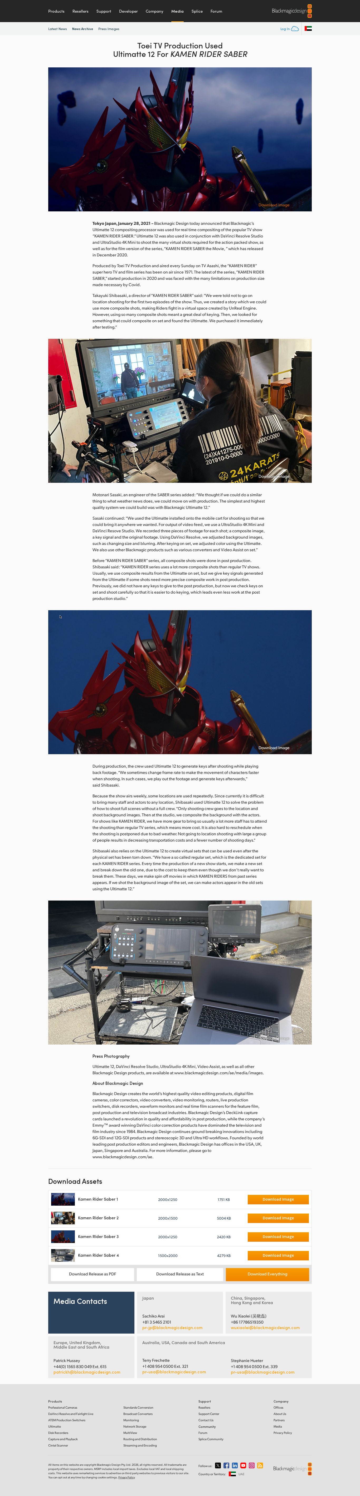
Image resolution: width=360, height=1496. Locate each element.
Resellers (80, 11)
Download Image (274, 205)
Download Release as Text (180, 1273)
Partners (279, 1420)
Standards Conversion (138, 1407)
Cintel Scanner (58, 1445)
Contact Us (205, 1420)
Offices (278, 1407)
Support (103, 11)
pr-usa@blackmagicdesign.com (174, 1371)
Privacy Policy (283, 1433)
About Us (280, 1414)
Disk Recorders (58, 1433)
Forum (216, 11)
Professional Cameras (62, 1407)
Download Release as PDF (92, 1273)
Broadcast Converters (138, 1414)
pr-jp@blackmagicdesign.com (172, 1327)
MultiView (130, 1433)
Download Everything (267, 1273)
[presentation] (55, 139)
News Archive (82, 28)
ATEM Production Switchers (66, 1420)
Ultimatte (54, 1426)
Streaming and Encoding (140, 1445)
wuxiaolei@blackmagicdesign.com (265, 1327)
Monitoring (131, 1420)
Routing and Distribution (140, 1439)
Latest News (57, 28)
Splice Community (210, 1439)
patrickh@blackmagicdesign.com (86, 1372)
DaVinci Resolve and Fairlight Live (70, 1414)
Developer (128, 11)
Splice (197, 11)
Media (177, 11)
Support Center (208, 1414)
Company (154, 11)
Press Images (108, 28)
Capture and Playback (63, 1439)
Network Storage (134, 1426)
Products (56, 11)
